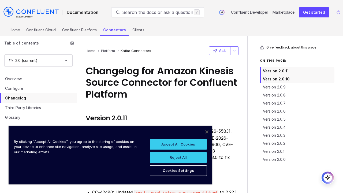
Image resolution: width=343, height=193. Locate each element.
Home (15, 30)
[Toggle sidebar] (72, 43)
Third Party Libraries (23, 107)
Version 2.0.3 (274, 135)
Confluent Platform (79, 30)
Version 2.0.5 (274, 119)
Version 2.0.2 (274, 143)
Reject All (178, 157)
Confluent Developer (249, 12)
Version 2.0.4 (274, 127)
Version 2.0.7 (274, 103)
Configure (14, 88)
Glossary (12, 117)
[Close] (206, 131)
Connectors (114, 30)
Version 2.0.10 (276, 79)
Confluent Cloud (41, 30)
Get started (314, 12)
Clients (138, 30)
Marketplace (283, 12)
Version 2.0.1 (273, 151)
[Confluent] (31, 12)
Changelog (15, 98)
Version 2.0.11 (276, 71)
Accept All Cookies (178, 144)
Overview (13, 78)
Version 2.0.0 (274, 159)
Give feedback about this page (291, 47)
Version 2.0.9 (274, 87)
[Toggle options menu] (234, 51)
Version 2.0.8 (274, 95)
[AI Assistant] (222, 12)
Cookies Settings (178, 170)
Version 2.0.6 (274, 111)
